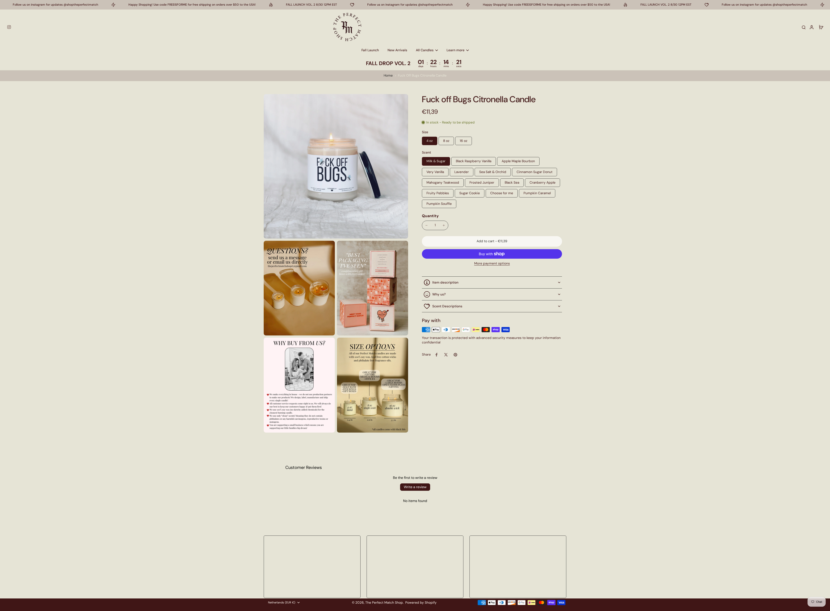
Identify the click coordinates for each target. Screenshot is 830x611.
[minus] (426, 225)
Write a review (415, 487)
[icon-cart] (821, 27)
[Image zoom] (336, 166)
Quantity (430, 215)
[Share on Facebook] (436, 354)
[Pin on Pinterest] (455, 354)
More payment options (492, 264)
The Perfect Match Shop (384, 602)
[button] (492, 241)
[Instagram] (9, 27)
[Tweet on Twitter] (446, 354)
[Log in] (811, 27)
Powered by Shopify (421, 602)
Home (388, 75)
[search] (803, 27)
